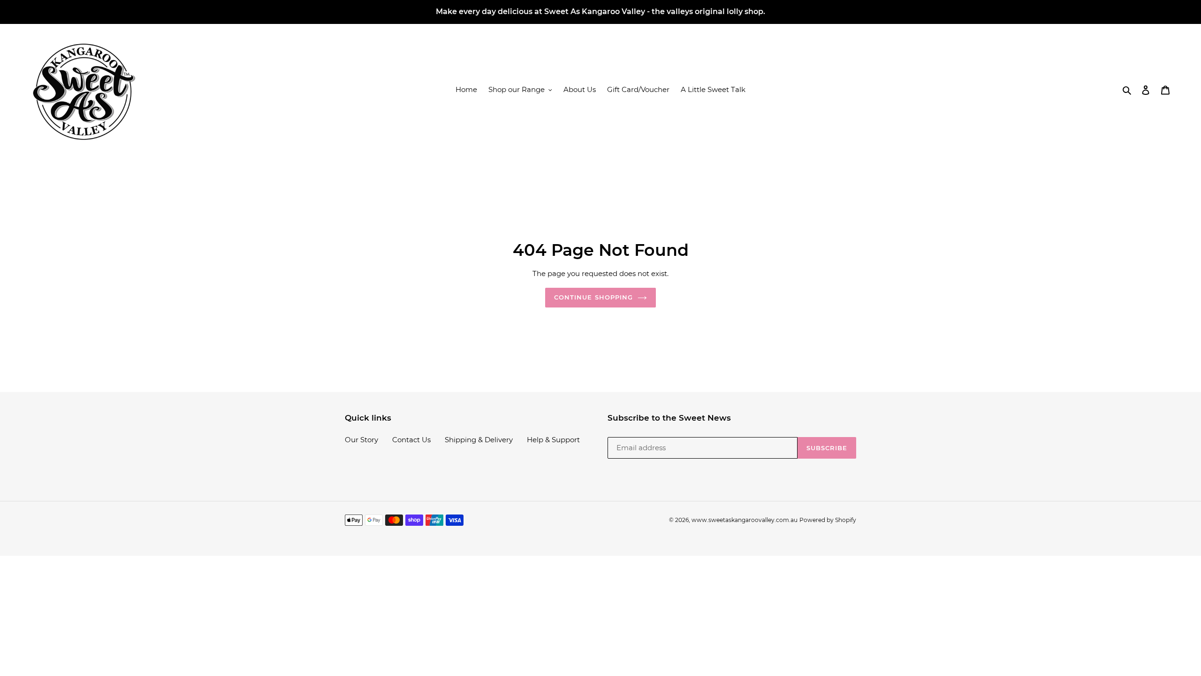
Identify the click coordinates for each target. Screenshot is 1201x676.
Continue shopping (593, 297)
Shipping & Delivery (479, 439)
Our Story (361, 439)
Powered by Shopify (827, 519)
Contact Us (411, 439)
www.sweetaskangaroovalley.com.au (745, 519)
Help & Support (553, 439)
